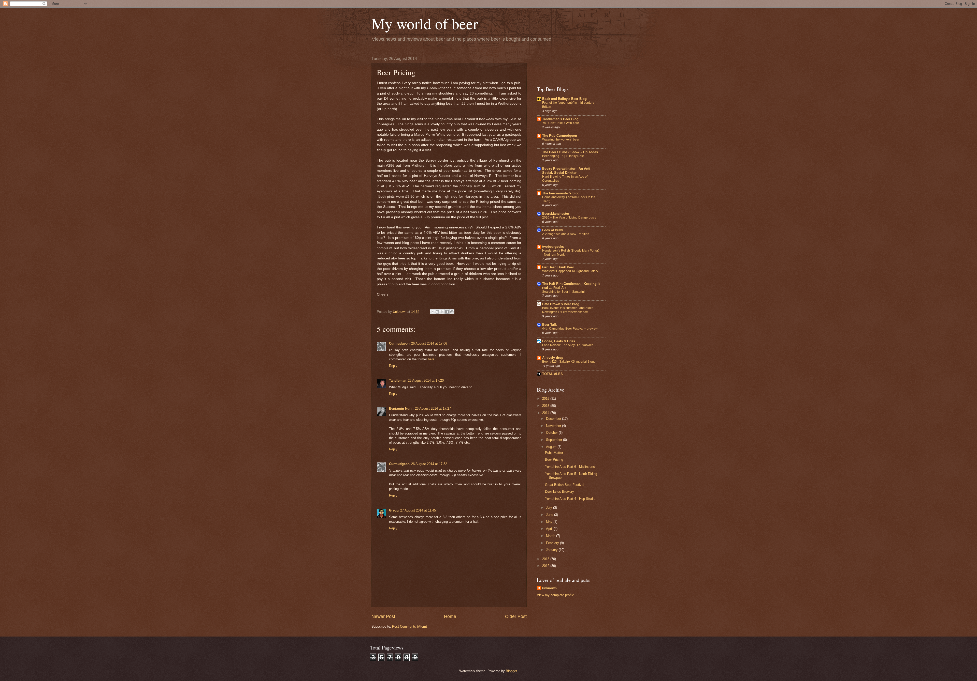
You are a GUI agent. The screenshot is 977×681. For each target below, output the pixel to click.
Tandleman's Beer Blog (560, 119)
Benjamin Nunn (401, 408)
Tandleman (397, 380)
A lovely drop (552, 358)
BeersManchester (555, 213)
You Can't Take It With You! (560, 123)
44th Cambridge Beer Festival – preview (570, 328)
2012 (546, 566)
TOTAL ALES (552, 374)
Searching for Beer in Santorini (563, 291)
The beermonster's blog (561, 193)
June (550, 515)
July (549, 507)
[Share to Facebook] (447, 311)
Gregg (394, 510)
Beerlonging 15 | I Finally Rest (563, 156)
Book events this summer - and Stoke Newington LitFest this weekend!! (567, 310)
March (551, 536)
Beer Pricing (554, 459)
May (549, 522)
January (552, 550)
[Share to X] (442, 311)
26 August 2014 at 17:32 (429, 464)
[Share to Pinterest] (451, 311)
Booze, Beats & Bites (558, 341)
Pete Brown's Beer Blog (560, 304)
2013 (546, 559)
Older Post (516, 616)
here (431, 359)
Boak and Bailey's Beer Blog (564, 99)
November (554, 426)
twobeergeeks (553, 247)
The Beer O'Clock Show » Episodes (570, 152)
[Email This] (432, 311)
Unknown (549, 588)
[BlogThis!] (437, 311)
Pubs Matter (554, 453)
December (554, 419)
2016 (546, 398)
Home (450, 616)
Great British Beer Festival (564, 485)
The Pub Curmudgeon (559, 135)
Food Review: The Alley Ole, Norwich (567, 345)
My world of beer (424, 23)
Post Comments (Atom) (409, 626)
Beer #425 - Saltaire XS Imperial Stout (568, 361)
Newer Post (383, 616)
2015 (546, 406)
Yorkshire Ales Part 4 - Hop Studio (570, 499)
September (554, 440)
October (552, 433)
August (551, 447)
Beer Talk (549, 325)
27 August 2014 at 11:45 (418, 510)
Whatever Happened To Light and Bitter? (570, 271)
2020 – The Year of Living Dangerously (569, 217)
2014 (546, 413)
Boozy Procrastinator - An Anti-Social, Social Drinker (566, 171)
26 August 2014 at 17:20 (426, 380)
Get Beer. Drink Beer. (558, 267)
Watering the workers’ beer (560, 139)
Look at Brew (552, 230)
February (553, 543)
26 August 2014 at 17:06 (429, 343)
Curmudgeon (399, 343)
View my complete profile (555, 595)
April (550, 529)
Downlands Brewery (559, 491)
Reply (393, 366)
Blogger (511, 671)
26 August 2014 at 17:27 (433, 408)
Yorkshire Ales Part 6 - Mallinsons (570, 467)
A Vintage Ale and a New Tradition (565, 234)
